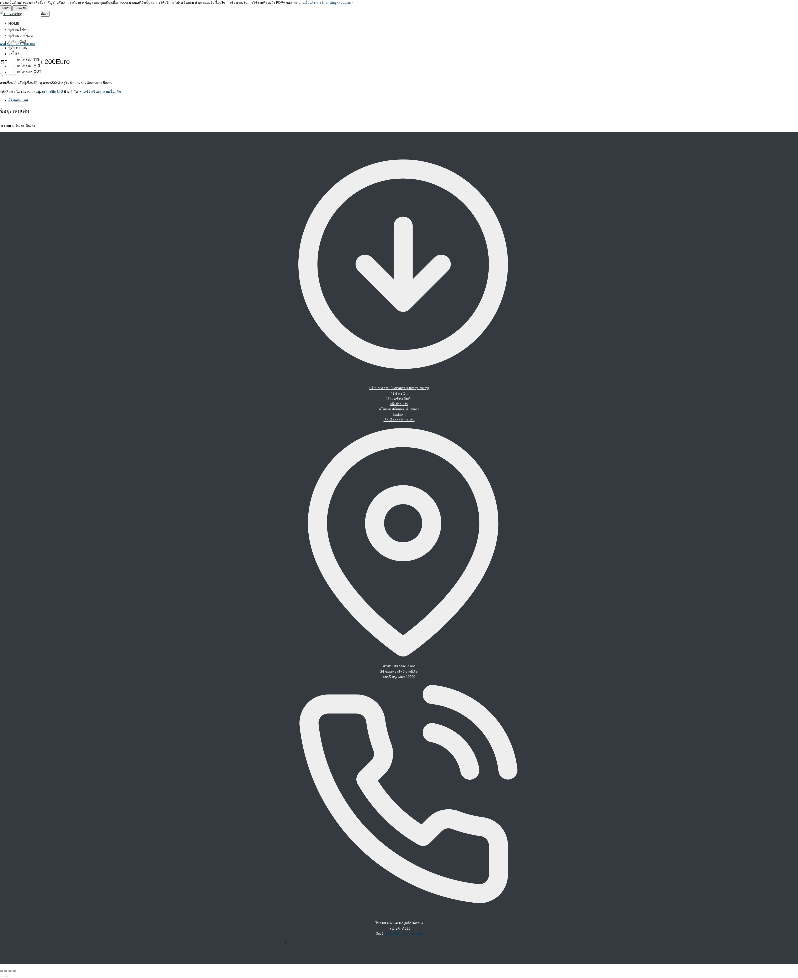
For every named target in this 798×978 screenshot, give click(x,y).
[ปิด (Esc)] (14, 971)
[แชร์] (10, 971)
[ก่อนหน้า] (1, 976)
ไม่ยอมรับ (20, 8)
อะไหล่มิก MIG (29, 84)
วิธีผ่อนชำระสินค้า (399, 398)
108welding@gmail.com (404, 933)
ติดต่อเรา (399, 414)
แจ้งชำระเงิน (399, 404)
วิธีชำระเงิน (399, 393)
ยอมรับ (6, 8)
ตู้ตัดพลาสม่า (19, 66)
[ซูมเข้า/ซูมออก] (1, 971)
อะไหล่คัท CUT (29, 71)
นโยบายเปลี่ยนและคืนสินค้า (399, 409)
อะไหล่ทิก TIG (28, 59)
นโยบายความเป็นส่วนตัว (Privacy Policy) (399, 388)
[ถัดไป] (5, 976)
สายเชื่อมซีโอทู (90, 91)
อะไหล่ (13, 72)
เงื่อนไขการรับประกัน (399, 420)
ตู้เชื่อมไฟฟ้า (18, 29)
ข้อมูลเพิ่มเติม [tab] (18, 100)
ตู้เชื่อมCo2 (17, 60)
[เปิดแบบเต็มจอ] (5, 971)
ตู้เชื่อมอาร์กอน (20, 35)
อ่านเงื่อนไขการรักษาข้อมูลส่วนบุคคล (325, 2)
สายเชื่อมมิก (112, 91)
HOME (14, 23)
